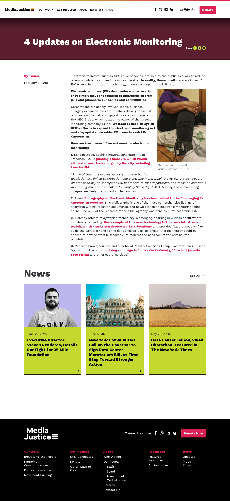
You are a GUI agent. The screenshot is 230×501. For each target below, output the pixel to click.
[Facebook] (155, 10)
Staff (110, 466)
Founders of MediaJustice (116, 478)
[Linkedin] (166, 10)
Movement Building (38, 475)
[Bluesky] (172, 10)
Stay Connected (81, 456)
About (83, 9)
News (109, 9)
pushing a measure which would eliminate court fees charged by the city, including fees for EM (110, 163)
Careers (109, 485)
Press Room (187, 463)
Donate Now (193, 433)
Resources (96, 9)
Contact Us (111, 490)
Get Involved (66, 9)
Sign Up (188, 9)
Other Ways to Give (80, 468)
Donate (207, 10)
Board (111, 471)
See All (195, 276)
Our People (111, 461)
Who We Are (112, 456)
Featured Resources (156, 458)
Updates (189, 456)
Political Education (37, 470)
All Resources (159, 465)
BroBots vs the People (40, 456)
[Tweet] (199, 48)
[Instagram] (160, 10)
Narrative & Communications (36, 463)
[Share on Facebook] (195, 48)
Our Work (46, 9)
